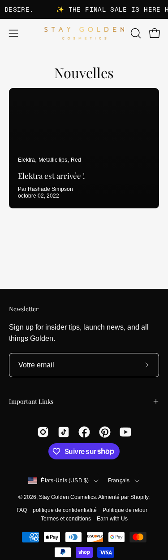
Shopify (139, 497)
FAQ (22, 510)
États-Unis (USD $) (65, 480)
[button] (135, 33)
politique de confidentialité (65, 510)
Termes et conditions (66, 519)
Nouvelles (84, 72)
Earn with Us (112, 519)
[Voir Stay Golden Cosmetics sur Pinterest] (105, 432)
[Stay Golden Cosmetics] (84, 33)
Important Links (31, 401)
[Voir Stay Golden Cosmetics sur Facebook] (84, 432)
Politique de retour (125, 510)
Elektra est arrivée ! (51, 176)
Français (119, 480)
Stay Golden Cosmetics (67, 497)
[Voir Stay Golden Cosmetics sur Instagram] (43, 432)
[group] (84, 9)
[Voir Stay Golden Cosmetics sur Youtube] (125, 432)
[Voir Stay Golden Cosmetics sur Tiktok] (63, 432)
